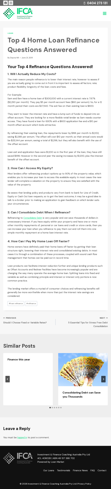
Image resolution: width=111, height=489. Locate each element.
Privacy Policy (84, 483)
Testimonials (63, 470)
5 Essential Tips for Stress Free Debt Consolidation (88, 322)
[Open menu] (104, 13)
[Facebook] (5, 3)
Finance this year (19, 359)
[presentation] (83, 369)
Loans (10, 33)
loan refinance (16, 303)
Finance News (80, 470)
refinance (31, 303)
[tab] (50, 407)
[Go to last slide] (7, 379)
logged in (22, 437)
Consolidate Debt (32, 217)
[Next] (103, 379)
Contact (102, 470)
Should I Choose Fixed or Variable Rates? (25, 320)
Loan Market (57, 461)
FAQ (92, 470)
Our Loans (48, 470)
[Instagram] (11, 3)
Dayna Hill (14, 58)
